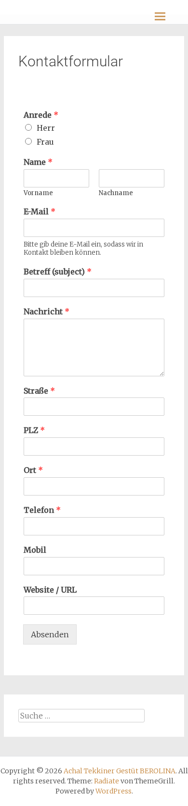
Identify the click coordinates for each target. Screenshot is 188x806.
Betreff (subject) (58, 271)
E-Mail (39, 211)
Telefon (42, 510)
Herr (46, 128)
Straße (39, 391)
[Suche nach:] (81, 715)
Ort (33, 470)
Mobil (35, 550)
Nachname (116, 193)
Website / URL (50, 590)
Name (38, 162)
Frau (45, 142)
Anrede (41, 115)
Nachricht (46, 311)
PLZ (34, 430)
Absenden (50, 634)
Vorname (38, 193)
